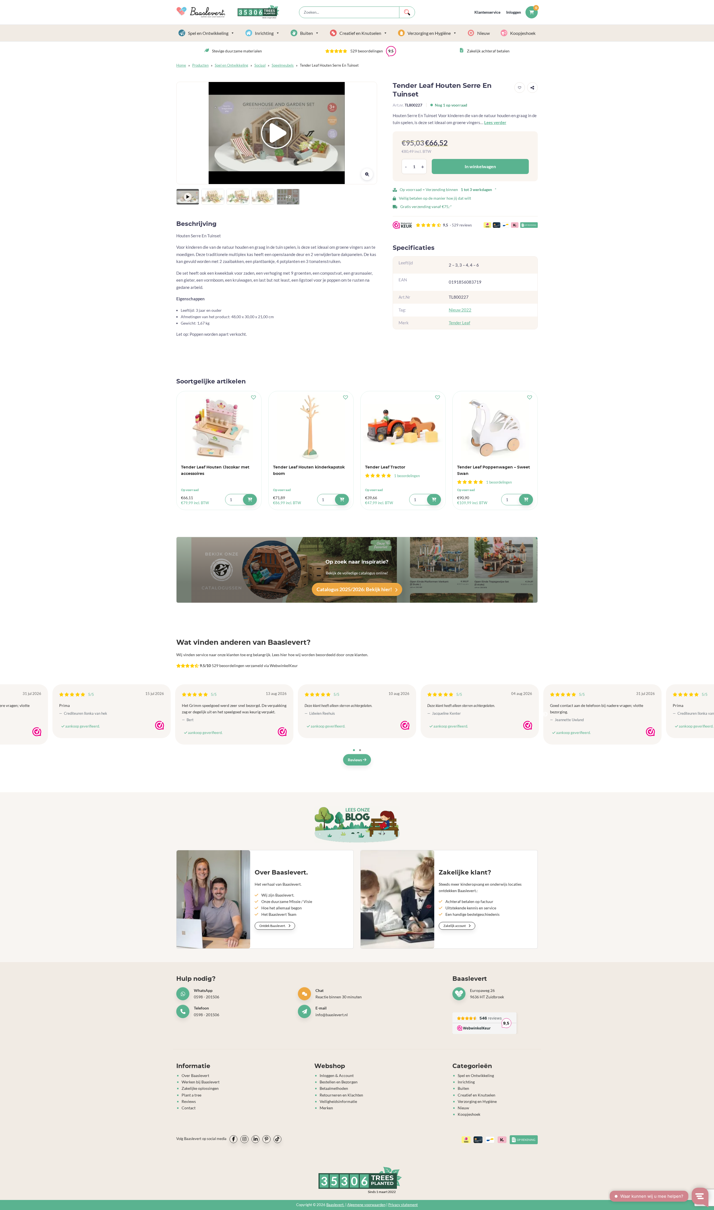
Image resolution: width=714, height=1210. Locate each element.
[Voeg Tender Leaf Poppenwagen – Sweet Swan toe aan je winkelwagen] (526, 499)
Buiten (306, 33)
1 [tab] (354, 750)
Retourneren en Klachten (341, 1095)
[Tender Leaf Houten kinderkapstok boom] (311, 427)
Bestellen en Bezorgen (339, 1081)
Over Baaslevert (195, 1075)
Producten (200, 65)
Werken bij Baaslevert (200, 1081)
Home (181, 65)
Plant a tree (191, 1095)
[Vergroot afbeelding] (367, 174)
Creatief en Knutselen (360, 33)
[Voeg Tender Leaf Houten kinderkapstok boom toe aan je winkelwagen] (342, 499)
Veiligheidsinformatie (338, 1101)
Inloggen (513, 12)
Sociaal (260, 65)
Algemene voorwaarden (366, 1205)
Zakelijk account (454, 926)
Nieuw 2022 (460, 310)
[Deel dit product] (532, 87)
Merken (326, 1107)
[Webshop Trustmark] (36, 731)
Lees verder (495, 122)
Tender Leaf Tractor (385, 467)
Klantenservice (487, 12)
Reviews (355, 759)
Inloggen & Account (337, 1075)
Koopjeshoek (523, 33)
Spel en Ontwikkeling (208, 33)
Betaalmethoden (334, 1088)
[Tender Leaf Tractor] (403, 427)
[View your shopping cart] (531, 12)
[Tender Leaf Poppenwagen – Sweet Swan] (495, 427)
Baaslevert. (335, 1205)
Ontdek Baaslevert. (272, 926)
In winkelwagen (480, 166)
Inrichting (264, 33)
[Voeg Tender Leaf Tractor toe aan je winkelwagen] (434, 499)
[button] (360, 51)
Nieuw (483, 33)
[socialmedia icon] (233, 1139)
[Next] (545, 714)
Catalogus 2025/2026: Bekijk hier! (355, 589)
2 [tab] (360, 750)
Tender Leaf (459, 322)
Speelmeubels (283, 65)
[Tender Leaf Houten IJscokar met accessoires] (219, 427)
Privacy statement (403, 1205)
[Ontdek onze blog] (357, 824)
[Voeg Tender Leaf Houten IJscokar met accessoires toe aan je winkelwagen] (250, 499)
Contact (189, 1107)
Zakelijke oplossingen (200, 1088)
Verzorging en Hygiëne (429, 33)
